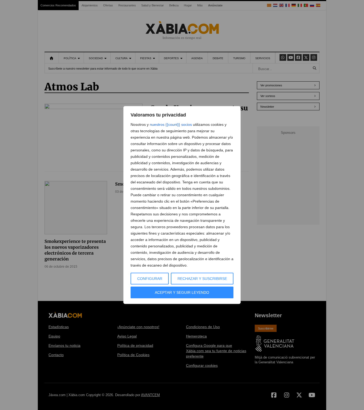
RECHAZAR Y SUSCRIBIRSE (202, 278)
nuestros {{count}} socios (171, 124)
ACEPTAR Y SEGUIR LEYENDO (182, 292)
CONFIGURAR (149, 278)
